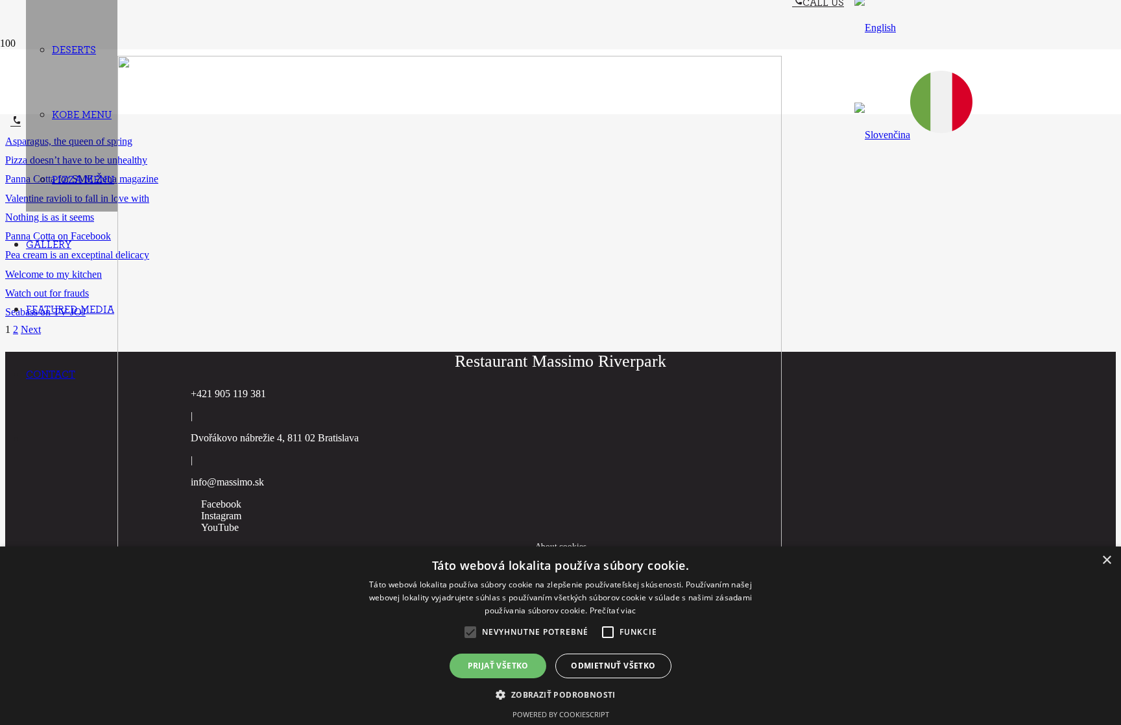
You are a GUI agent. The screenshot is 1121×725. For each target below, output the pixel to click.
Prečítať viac (613, 610)
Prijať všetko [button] (498, 665)
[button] (875, 27)
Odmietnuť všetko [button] (613, 665)
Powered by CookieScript (560, 714)
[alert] (560, 636)
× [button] (1106, 560)
